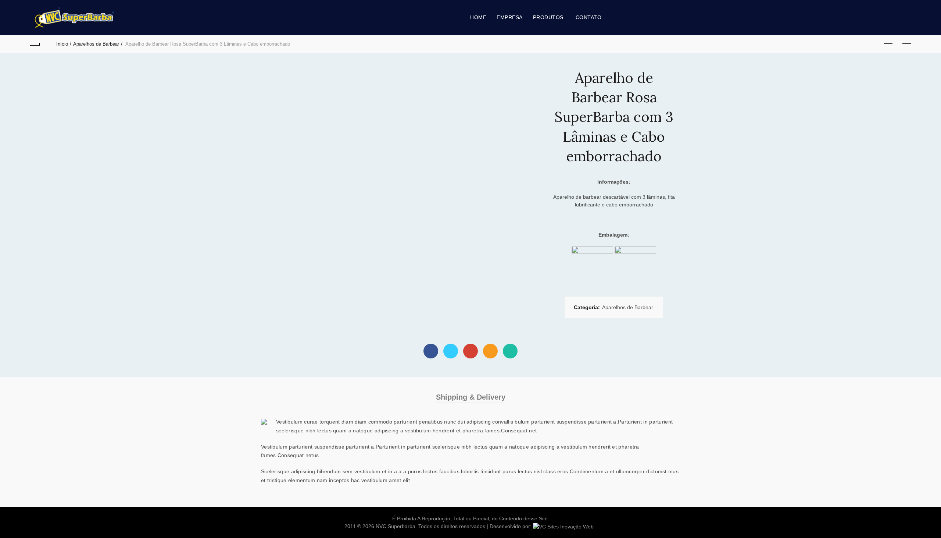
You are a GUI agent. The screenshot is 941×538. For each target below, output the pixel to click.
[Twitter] (450, 351)
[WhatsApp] (510, 351)
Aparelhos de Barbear (96, 44)
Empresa (510, 17)
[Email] (490, 351)
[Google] (470, 351)
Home (478, 17)
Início (62, 44)
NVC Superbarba (395, 526)
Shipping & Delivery (470, 397)
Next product (906, 44)
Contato (589, 17)
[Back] (34, 44)
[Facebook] (430, 351)
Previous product (888, 44)
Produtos (548, 17)
